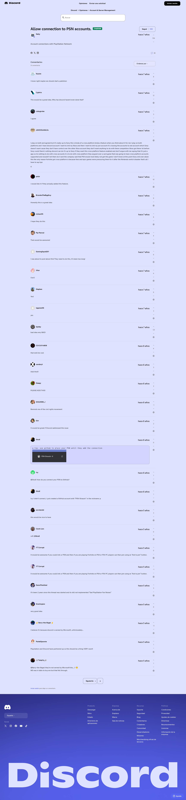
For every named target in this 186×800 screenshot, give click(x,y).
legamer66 (40, 308)
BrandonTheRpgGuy (43, 195)
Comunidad (141, 728)
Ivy (37, 472)
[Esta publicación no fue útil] (153, 42)
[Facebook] (32, 53)
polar (38, 176)
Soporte (140, 710)
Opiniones (83, 3)
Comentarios (142, 721)
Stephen (39, 289)
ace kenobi (40, 510)
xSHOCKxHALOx (42, 130)
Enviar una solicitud (97, 3)
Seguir (144, 29)
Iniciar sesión (35, 688)
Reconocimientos (168, 724)
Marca (114, 717)
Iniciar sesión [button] (172, 3)
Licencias (164, 728)
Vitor (38, 270)
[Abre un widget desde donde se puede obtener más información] (177, 796)
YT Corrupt (40, 547)
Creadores (141, 724)
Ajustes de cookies (168, 717)
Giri (37, 421)
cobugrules (40, 111)
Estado (90, 717)
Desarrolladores (143, 732)
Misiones (140, 736)
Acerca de (116, 710)
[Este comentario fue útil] (153, 73)
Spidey (38, 327)
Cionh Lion (40, 529)
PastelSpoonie (41, 641)
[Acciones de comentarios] (153, 84)
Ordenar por (142, 64)
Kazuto (38, 74)
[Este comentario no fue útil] (153, 80)
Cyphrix (39, 92)
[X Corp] (35, 53)
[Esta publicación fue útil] (153, 35)
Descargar (91, 710)
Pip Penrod (40, 233)
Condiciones (166, 710)
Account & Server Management (102, 10)
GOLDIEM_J (40, 402)
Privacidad (165, 713)
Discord (74, 10)
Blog (138, 717)
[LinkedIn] (38, 53)
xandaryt (39, 364)
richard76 (39, 214)
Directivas (165, 721)
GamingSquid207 (42, 252)
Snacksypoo (40, 604)
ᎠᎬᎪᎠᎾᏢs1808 (41, 345)
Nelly (38, 34)
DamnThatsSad (41, 585)
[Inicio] (12, 4)
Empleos (115, 713)
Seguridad (141, 713)
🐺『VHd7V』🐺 (41, 660)
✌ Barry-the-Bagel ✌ (44, 623)
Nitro (89, 713)
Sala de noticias (118, 721)
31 (154, 53)
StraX (38, 439)
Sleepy (38, 383)
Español (10, 715)
